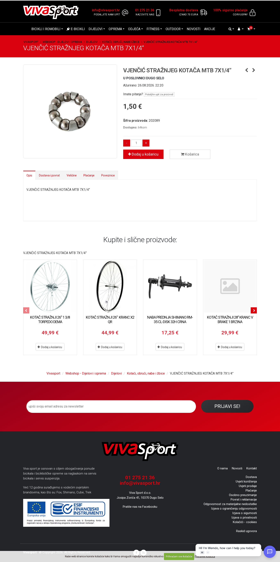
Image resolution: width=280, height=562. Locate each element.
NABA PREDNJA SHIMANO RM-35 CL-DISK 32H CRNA (170, 319)
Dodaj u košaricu (144, 154)
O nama (222, 468)
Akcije (209, 29)
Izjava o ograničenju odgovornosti (234, 508)
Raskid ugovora (246, 531)
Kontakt (251, 468)
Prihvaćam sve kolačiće (179, 556)
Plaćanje (88, 175)
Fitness (153, 29)
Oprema (115, 29)
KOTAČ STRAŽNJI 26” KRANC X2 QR (110, 319)
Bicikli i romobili (45, 29)
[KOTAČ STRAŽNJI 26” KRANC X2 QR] (110, 286)
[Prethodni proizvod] (246, 70)
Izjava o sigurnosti (244, 513)
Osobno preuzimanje (243, 495)
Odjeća (134, 29)
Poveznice (108, 175)
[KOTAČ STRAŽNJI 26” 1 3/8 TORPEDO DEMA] (50, 286)
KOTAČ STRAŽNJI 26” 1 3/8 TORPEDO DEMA (50, 319)
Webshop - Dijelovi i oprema (62, 41)
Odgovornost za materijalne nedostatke (230, 504)
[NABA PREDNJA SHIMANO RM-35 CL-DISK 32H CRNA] (170, 286)
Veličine (72, 175)
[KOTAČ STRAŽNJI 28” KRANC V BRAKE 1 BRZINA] (230, 286)
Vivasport (31, 41)
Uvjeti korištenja (246, 481)
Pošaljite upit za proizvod (159, 94)
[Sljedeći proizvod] (253, 70)
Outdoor (173, 29)
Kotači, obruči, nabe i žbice (120, 41)
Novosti (193, 29)
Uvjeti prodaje (248, 486)
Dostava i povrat (49, 175)
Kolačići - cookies (245, 522)
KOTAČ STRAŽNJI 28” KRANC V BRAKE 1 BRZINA (230, 319)
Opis (29, 175)
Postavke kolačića (205, 556)
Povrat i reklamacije (244, 499)
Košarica (191, 154)
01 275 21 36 (140, 477)
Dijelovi (95, 29)
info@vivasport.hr (140, 483)
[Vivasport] (52, 12)
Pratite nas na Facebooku (140, 507)
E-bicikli (77, 29)
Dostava (251, 477)
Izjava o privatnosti (244, 517)
